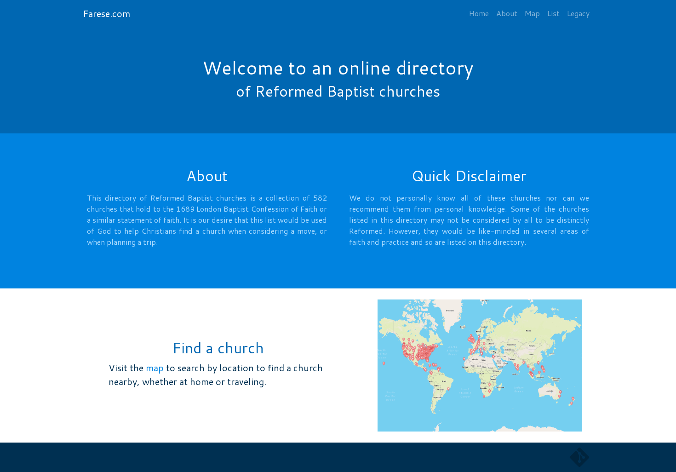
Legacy (578, 13)
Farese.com (106, 13)
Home (479, 13)
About (506, 13)
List (553, 13)
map (155, 367)
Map (532, 13)
